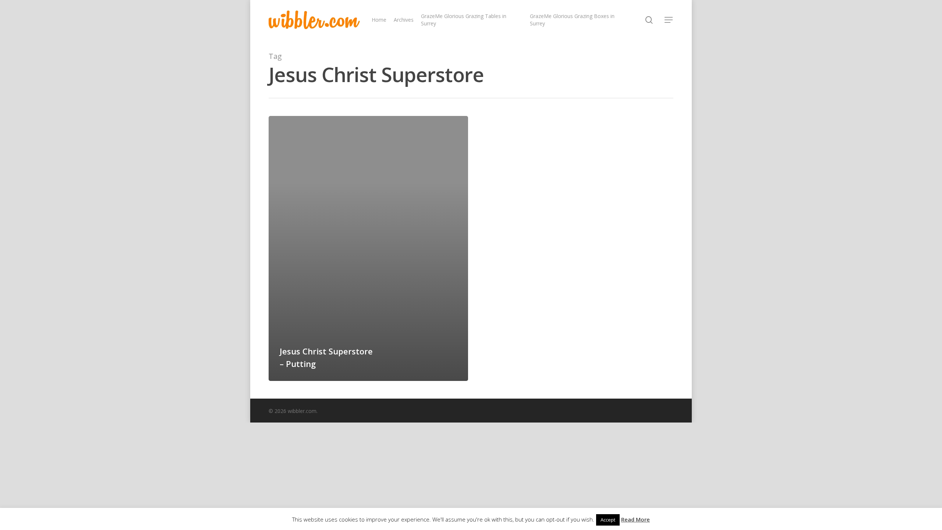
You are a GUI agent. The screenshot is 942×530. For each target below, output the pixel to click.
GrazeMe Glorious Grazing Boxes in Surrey (572, 20)
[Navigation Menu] (669, 20)
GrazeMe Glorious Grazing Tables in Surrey (463, 20)
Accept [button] (608, 519)
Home (379, 19)
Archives (404, 19)
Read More (635, 519)
